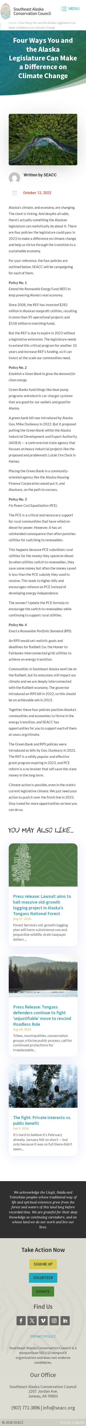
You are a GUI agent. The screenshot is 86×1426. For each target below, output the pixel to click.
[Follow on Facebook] (21, 1320)
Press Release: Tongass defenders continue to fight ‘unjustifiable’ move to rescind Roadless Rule (42, 1015)
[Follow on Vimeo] (43, 1320)
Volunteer (43, 1277)
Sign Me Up (43, 1264)
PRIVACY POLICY (43, 1336)
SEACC (50, 174)
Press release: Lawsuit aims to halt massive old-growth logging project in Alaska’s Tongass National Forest (42, 904)
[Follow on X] (32, 1320)
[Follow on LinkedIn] (65, 1320)
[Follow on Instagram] (54, 1320)
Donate (43, 1291)
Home (12, 23)
